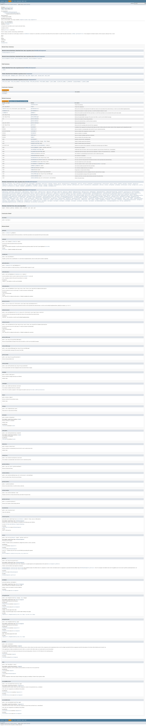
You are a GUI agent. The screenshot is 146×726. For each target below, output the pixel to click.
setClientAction (21, 184)
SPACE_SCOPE (47, 75)
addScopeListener (85, 191)
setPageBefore (102, 199)
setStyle (106, 184)
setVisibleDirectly (12, 200)
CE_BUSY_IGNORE (53, 81)
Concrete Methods (23, 101)
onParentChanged (5, 198)
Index (23, 1)
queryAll (21, 198)
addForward (48, 191)
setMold (92, 199)
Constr (11, 4)
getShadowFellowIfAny (138, 195)
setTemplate (139, 199)
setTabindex (111, 184)
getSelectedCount (34, 118)
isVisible (125, 197)
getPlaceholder (34, 114)
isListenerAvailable (117, 197)
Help (25, 1)
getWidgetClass (107, 196)
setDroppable (35, 184)
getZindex (125, 183)
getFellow (33, 195)
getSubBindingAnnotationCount (67, 196)
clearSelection (34, 104)
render (124, 198)
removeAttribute (38, 198)
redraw (25, 198)
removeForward (84, 198)
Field (9, 4)
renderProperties (34, 145)
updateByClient (127, 200)
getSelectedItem (34, 120)
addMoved (70, 191)
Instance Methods (13, 101)
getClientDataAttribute (97, 194)
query (17, 198)
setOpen (32, 169)
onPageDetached (34, 143)
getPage (104, 195)
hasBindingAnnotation (46, 197)
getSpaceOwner (39, 196)
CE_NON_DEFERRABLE (77, 81)
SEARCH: (132, 3)
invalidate (4, 654)
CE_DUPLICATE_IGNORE (61, 81)
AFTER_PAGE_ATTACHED (24, 81)
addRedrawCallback (77, 191)
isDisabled (33, 133)
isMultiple (33, 135)
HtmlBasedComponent (40, 50)
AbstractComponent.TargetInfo (35, 58)
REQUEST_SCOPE (34, 75)
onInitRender (33, 139)
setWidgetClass (20, 200)
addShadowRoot (93, 191)
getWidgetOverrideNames (7, 197)
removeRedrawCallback (99, 198)
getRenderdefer (74, 183)
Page (38, 141)
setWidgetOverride (37, 200)
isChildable (33, 131)
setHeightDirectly (58, 184)
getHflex (55, 183)
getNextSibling (98, 195)
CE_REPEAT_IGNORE (85, 81)
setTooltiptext (124, 184)
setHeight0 (50, 184)
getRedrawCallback (125, 195)
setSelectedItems (34, 177)
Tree (15, 1)
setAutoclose (33, 153)
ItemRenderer (5, 110)
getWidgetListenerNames (125, 196)
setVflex (141, 184)
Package (6, 1)
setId (89, 199)
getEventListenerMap (16, 195)
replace (3, 199)
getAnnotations (5, 194)
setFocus (40, 184)
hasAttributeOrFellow (36, 197)
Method (15, 4)
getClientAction (24, 183)
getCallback (73, 194)
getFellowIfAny (44, 195)
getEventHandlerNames (6, 195)
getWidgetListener (115, 196)
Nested (5, 4)
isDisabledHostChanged (93, 197)
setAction (11, 184)
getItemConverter (34, 108)
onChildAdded (130, 197)
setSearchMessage (34, 173)
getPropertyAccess (66, 183)
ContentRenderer (42, 145)
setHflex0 (69, 184)
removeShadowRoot (118, 198)
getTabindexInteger (97, 183)
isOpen (32, 137)
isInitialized (102, 197)
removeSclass (135, 183)
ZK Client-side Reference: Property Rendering (15, 524)
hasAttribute (16, 197)
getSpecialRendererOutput (48, 196)
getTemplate (76, 196)
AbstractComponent (39, 56)
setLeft (81, 184)
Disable (26, 19)
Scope (29, 19)
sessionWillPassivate (35, 151)
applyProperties (127, 191)
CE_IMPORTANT (69, 81)
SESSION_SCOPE (41, 75)
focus (14, 183)
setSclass (101, 184)
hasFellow (54, 197)
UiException (4, 249)
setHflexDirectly (75, 184)
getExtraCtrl (44, 183)
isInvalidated (109, 197)
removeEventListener (76, 198)
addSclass (4, 183)
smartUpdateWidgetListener (100, 200)
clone (32, 106)
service (32, 147)
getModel (32, 112)
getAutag (68, 194)
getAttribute (19, 194)
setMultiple (33, 167)
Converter (4, 108)
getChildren (79, 194)
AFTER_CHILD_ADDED (6, 81)
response (8, 199)
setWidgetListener (28, 200)
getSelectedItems (34, 122)
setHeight (45, 184)
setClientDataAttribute (68, 199)
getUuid (90, 196)
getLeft (59, 183)
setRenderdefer (95, 184)
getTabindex (90, 183)
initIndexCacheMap (78, 197)
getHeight (50, 183)
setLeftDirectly (87, 184)
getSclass (80, 183)
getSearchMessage (34, 116)
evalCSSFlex (9, 183)
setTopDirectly (135, 184)
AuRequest (36, 147)
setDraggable (28, 184)
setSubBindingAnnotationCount (129, 199)
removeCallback (61, 198)
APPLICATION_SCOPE (6, 75)
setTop (129, 184)
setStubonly (113, 199)
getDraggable (32, 183)
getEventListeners (26, 195)
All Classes (2, 3)
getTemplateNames (84, 196)
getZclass (33, 124)
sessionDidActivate (35, 149)
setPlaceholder (34, 171)
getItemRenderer (34, 110)
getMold (92, 195)
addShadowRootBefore (101, 191)
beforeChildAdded (135, 191)
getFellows (57, 195)
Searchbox (4, 93)
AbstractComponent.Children (8, 58)
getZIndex (130, 183)
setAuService (46, 199)
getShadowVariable (13, 196)
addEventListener (33, 191)
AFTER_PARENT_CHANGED (44, 81)
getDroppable (38, 183)
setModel (32, 165)
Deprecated (19, 1)
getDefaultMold (113, 194)
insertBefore (85, 197)
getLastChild (87, 195)
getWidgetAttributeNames (98, 196)
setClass (15, 184)
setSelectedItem (34, 175)
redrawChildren (31, 198)
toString (121, 200)
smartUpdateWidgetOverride (113, 200)
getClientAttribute (87, 194)
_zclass (3, 69)
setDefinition (77, 199)
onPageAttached (34, 141)
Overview (2, 1)
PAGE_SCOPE (27, 75)
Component (22, 19)
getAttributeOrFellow (40, 194)
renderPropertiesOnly (138, 198)
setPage (96, 199)
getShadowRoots (5, 196)
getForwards (69, 195)
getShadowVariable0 (31, 196)
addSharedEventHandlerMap (111, 191)
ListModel (4, 112)
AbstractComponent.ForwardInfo (21, 58)
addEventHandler (25, 191)
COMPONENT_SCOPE (14, 75)
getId (74, 195)
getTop (111, 183)
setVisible (4, 200)
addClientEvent (18, 191)
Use (12, 1)
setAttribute (27, 199)
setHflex (64, 184)
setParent (108, 199)
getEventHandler (133, 194)
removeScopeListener (109, 198)
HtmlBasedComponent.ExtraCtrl (8, 52)
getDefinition (121, 194)
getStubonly (57, 196)
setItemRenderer (34, 161)
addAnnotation (5, 191)
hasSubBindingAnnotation (67, 197)
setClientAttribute (58, 199)
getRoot (131, 195)
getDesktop (126, 194)
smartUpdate (43, 200)
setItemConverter (34, 157)
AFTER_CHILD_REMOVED (15, 81)
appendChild (120, 191)
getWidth (120, 183)
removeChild (68, 198)
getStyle (85, 183)
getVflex (115, 183)
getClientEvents (106, 194)
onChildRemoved (137, 197)
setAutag (51, 199)
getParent (109, 195)
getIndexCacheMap (80, 195)
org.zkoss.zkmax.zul (9, 7)
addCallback (11, 191)
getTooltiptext (106, 183)
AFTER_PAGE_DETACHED (34, 81)
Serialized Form (4, 42)
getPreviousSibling (116, 195)
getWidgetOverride (135, 196)
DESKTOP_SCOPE (22, 75)
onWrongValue (12, 198)
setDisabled (33, 155)
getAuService (62, 194)
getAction (18, 183)
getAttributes (49, 194)
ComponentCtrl (34, 19)
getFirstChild (64, 195)
